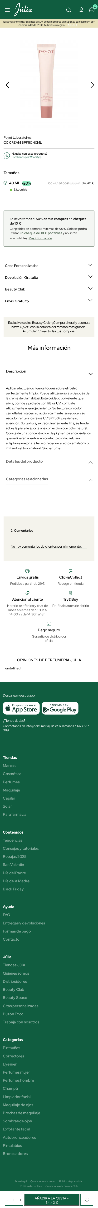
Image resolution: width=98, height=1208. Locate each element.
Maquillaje (11, 790)
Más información (40, 238)
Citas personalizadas (20, 1006)
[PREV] (7, 84)
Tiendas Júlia (14, 965)
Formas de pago (17, 931)
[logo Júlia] (27, 9)
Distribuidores (15, 981)
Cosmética (12, 774)
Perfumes (11, 782)
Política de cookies (31, 1186)
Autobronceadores (19, 1137)
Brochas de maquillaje (21, 1113)
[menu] (6, 9)
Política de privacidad (71, 1181)
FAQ (6, 915)
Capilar (9, 798)
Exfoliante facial (16, 1129)
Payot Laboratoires (17, 137)
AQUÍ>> (73, 25)
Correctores (13, 1056)
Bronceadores (15, 1154)
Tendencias (12, 840)
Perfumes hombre (18, 1080)
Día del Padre (14, 873)
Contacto (11, 939)
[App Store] (21, 708)
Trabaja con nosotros (21, 1022)
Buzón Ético (13, 1014)
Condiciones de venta (42, 1181)
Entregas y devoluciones (24, 923)
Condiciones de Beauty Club (61, 1186)
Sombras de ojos (17, 1121)
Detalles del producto (24, 462)
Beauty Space (15, 998)
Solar (7, 806)
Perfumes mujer (16, 1072)
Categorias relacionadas (27, 479)
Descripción (16, 371)
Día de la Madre (16, 881)
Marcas (9, 766)
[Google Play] (59, 708)
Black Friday (13, 889)
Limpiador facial (16, 1097)
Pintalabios (12, 1146)
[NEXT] (92, 84)
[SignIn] (81, 9)
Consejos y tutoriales (21, 848)
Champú (10, 1088)
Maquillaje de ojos (18, 1105)
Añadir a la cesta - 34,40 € (52, 1200)
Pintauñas (11, 1048)
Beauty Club (13, 989)
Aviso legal (21, 1181)
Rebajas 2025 (14, 856)
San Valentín (13, 865)
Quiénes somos (16, 973)
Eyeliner (10, 1064)
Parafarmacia (14, 814)
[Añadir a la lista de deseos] (86, 1200)
